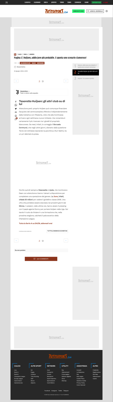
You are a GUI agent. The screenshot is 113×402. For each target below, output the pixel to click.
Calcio (20, 54)
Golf (32, 378)
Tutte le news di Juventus (57, 231)
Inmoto (49, 374)
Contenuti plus (96, 2)
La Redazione (80, 372)
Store (63, 378)
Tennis (69, 2)
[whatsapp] (16, 105)
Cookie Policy (80, 378)
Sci (32, 370)
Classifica (27, 2)
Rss (63, 370)
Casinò (86, 2)
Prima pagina (65, 374)
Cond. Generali (81, 385)
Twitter (60, 390)
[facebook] (16, 101)
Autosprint (50, 372)
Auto (48, 370)
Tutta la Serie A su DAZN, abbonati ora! (35, 223)
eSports (33, 383)
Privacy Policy (81, 383)
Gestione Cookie (81, 381)
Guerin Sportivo (51, 378)
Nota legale (80, 376)
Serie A (46, 2)
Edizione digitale (66, 376)
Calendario (37, 2)
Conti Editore (50, 383)
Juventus (53, 2)
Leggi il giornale (96, 11)
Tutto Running (35, 376)
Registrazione (97, 372)
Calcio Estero (18, 381)
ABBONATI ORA (78, 11)
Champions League (19, 376)
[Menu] (6, 2)
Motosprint (50, 376)
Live (106, 2)
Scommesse (78, 2)
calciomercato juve (25, 63)
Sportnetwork (51, 381)
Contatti (79, 370)
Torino (62, 2)
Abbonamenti (65, 372)
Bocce (32, 381)
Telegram (66, 390)
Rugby (32, 372)
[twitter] (16, 108)
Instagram (54, 390)
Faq (78, 374)
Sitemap (64, 381)
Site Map (95, 374)
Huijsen (34, 63)
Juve (56, 196)
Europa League (18, 378)
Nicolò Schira (21, 67)
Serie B (16, 374)
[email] (16, 112)
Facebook (47, 390)
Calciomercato (18, 383)
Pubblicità (95, 370)
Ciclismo (33, 374)
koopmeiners (40, 63)
